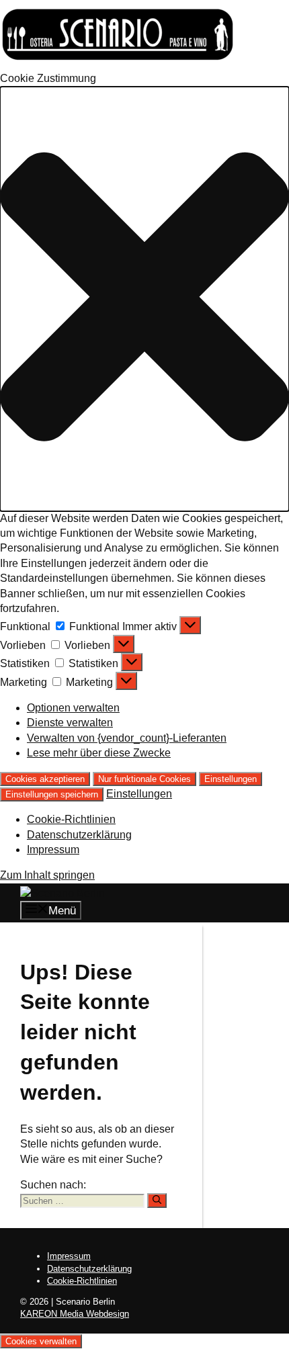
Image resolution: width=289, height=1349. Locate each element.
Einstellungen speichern (51, 794)
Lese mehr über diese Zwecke (99, 752)
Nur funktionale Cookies (144, 779)
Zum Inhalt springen (47, 875)
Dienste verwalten (70, 722)
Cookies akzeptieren (45, 779)
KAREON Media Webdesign (74, 1314)
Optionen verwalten (73, 707)
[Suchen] (157, 1200)
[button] (144, 299)
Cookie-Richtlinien (71, 819)
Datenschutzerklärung (79, 834)
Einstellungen (230, 779)
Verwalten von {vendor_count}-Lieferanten (126, 738)
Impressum (53, 849)
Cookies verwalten (41, 1341)
